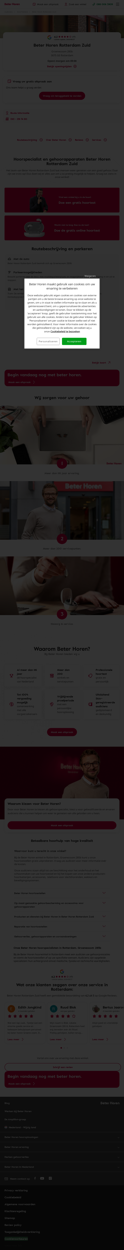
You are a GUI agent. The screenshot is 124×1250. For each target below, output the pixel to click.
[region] (62, 313)
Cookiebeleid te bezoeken (65, 331)
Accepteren (74, 341)
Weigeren (90, 276)
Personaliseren (48, 341)
